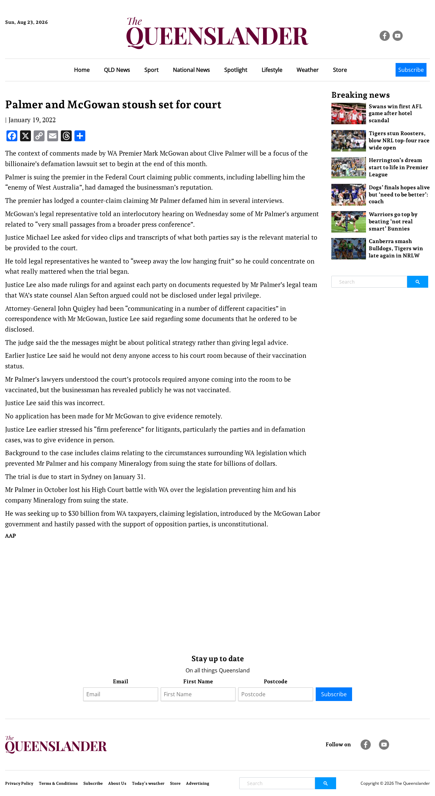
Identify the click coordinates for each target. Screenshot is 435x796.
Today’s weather (148, 783)
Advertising (197, 783)
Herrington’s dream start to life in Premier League (398, 167)
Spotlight (235, 70)
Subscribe (411, 70)
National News (191, 70)
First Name (198, 681)
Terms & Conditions (58, 783)
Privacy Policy (19, 783)
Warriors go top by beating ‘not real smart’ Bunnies (393, 221)
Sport (151, 70)
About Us (117, 783)
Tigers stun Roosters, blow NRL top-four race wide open (399, 140)
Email (120, 681)
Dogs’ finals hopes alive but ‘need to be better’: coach (399, 194)
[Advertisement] (163, 595)
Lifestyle (272, 70)
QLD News (117, 70)
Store (340, 70)
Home (82, 70)
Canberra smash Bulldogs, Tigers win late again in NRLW (396, 248)
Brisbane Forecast (38, 45)
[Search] (417, 282)
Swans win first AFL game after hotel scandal (395, 113)
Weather (308, 70)
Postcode (276, 681)
